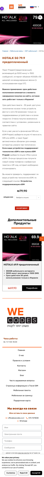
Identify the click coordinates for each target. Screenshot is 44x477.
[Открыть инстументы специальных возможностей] (2, 8)
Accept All (36, 473)
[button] (11, 6)
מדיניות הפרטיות (23, 453)
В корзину (22, 208)
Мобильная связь (16, 51)
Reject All (23, 473)
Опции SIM (8, 197)
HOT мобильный (31, 51)
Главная (5, 51)
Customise (10, 473)
